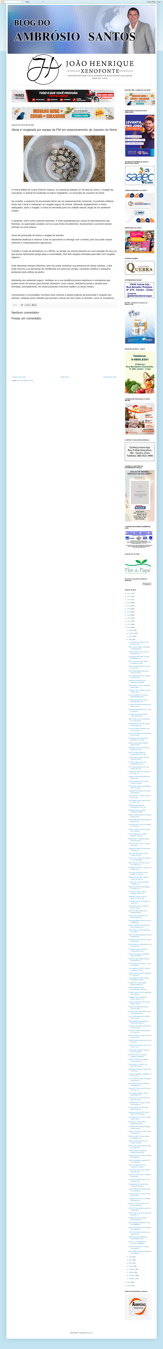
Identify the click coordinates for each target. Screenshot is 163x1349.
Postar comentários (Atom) (25, 380)
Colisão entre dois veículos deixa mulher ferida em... (138, 1108)
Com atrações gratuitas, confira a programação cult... (138, 1094)
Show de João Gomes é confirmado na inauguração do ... (139, 648)
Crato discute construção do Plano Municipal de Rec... (139, 758)
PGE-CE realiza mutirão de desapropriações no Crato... (138, 753)
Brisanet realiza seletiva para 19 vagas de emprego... (140, 710)
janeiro (131, 630)
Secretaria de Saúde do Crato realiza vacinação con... (139, 849)
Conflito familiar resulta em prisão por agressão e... (140, 1041)
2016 (129, 603)
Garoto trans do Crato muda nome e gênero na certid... (139, 1098)
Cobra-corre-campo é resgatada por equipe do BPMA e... (139, 955)
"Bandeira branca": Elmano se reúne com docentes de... (139, 1103)
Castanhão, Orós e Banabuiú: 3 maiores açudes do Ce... (138, 998)
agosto (131, 1266)
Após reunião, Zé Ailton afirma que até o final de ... (139, 931)
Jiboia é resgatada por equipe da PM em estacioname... (139, 1161)
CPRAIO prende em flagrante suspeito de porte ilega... (138, 1151)
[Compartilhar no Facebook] (33, 305)
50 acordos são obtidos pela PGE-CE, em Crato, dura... (140, 1027)
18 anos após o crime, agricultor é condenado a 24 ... (139, 883)
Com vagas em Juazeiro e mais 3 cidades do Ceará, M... (138, 873)
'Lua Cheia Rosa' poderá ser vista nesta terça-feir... (138, 643)
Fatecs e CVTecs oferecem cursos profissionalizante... (139, 1204)
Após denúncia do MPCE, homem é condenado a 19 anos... (139, 969)
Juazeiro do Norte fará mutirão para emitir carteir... (139, 777)
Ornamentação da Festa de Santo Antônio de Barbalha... (138, 1185)
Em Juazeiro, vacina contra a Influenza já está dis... (137, 1122)
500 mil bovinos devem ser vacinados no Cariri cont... (140, 825)
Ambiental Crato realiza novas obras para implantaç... (139, 791)
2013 (129, 593)
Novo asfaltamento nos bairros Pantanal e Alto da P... (138, 835)
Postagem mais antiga (110, 377)
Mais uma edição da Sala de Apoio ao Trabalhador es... (140, 921)
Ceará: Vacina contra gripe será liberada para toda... (138, 916)
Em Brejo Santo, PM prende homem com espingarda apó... (140, 1012)
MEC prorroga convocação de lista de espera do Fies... (140, 1036)
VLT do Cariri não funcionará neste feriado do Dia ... (139, 1233)
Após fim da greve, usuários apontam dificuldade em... (140, 1156)
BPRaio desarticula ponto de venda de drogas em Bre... (140, 815)
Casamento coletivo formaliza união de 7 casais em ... (139, 1031)
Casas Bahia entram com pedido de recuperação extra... (139, 1084)
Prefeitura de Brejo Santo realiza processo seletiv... (138, 1007)
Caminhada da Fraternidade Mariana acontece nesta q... (139, 1127)
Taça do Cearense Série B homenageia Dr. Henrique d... (140, 974)
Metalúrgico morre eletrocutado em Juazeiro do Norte (139, 748)
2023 (129, 624)
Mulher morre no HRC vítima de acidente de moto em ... (138, 878)
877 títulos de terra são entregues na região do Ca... (139, 902)
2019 (129, 612)
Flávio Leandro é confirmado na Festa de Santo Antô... (140, 945)
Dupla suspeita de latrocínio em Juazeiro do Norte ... (138, 1142)
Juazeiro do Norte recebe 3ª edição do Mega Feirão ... (140, 1175)
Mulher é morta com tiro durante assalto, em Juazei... (138, 1060)
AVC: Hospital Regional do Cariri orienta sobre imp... (139, 768)
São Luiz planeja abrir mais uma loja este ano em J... (139, 667)
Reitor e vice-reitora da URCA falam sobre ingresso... (140, 1132)
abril (130, 639)
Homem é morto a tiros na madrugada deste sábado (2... (140, 993)
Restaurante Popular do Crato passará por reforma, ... (140, 1070)
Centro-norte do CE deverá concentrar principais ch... (140, 1214)
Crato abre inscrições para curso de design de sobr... (139, 1180)
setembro (132, 1269)
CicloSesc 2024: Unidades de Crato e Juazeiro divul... (140, 691)
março (131, 636)
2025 (129, 1282)
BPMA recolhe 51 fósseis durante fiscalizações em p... (139, 1137)
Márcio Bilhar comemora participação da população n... (140, 1252)
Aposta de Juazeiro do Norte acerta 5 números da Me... (140, 1003)
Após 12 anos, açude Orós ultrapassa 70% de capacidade (140, 859)
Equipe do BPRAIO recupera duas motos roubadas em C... (139, 926)
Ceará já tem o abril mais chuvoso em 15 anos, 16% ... (140, 1046)
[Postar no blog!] (28, 305)
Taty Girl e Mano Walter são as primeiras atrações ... (138, 911)
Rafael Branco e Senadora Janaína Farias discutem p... (139, 839)
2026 (129, 1285)
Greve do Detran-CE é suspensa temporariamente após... (138, 696)
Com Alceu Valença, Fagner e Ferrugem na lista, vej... (138, 892)
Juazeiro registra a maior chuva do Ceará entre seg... (139, 652)
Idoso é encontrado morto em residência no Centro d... (137, 1166)
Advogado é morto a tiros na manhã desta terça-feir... (139, 1199)
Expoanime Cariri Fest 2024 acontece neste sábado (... (140, 940)
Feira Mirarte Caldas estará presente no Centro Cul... (139, 801)
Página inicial (65, 377)
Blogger (90, 1333)
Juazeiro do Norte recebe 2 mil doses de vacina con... (140, 1089)
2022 (129, 621)
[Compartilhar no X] (30, 305)
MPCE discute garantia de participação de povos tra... (138, 806)
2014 (129, 596)
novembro (132, 1275)
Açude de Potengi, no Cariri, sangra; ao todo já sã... (140, 1194)
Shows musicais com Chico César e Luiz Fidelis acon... (139, 863)
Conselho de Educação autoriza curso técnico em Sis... (140, 705)
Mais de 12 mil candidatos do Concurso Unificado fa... (137, 1242)
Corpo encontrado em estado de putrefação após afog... (138, 700)
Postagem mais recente (19, 377)
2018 (129, 609)
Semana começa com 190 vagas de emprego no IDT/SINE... (139, 1113)
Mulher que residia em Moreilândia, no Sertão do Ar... (139, 887)
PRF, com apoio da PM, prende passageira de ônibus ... (138, 662)
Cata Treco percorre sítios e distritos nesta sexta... (139, 844)
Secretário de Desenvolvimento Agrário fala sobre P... (138, 715)
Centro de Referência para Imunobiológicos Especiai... (138, 988)
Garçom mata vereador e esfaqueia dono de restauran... (139, 1051)
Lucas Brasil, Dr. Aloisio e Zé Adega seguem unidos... (140, 1118)
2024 (129, 627)
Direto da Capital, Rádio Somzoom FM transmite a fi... (139, 959)
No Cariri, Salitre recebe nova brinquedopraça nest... (137, 763)
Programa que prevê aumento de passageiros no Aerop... (138, 739)
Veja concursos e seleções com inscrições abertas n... (138, 1065)
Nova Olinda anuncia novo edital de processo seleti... (139, 1017)
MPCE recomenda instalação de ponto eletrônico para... (140, 935)
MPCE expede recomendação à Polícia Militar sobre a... (138, 1238)
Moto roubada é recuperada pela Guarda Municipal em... (138, 1022)
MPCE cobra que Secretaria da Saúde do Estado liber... (140, 1146)
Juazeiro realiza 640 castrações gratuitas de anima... (138, 1218)
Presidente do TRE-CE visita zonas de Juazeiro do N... (140, 868)
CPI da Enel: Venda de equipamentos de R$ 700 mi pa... (140, 787)
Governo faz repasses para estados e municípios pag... (139, 1170)
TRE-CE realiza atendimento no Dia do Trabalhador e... (139, 1223)
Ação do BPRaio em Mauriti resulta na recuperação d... (139, 1190)
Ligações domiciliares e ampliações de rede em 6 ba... (140, 1075)
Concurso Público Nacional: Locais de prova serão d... (139, 729)
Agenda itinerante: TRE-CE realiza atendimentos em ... (139, 657)
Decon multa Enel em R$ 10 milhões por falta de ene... (140, 676)
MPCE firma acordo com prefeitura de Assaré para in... (139, 720)
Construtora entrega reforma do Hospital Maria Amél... (138, 950)
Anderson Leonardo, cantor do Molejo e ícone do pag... (138, 897)
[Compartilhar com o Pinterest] (35, 305)
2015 (129, 599)
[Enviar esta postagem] (21, 305)
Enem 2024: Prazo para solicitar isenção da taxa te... (138, 854)
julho (130, 1263)
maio (130, 1257)
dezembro (132, 1278)
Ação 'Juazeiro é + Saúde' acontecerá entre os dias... (140, 796)
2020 (129, 615)
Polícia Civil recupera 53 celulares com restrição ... (139, 1247)
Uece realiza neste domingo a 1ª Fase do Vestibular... (140, 964)
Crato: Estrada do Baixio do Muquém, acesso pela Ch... (140, 1079)
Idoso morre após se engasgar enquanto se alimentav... (138, 1055)
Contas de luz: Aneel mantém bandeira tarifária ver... (137, 983)
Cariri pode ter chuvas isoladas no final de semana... (139, 907)
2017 (129, 606)
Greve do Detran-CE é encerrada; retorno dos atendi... (139, 782)
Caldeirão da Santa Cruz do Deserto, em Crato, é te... (140, 772)
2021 (129, 618)
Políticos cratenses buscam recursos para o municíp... (139, 830)
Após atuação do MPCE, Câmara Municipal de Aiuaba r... (139, 979)
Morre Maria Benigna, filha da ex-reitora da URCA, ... (139, 672)
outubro (131, 1272)
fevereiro (132, 633)
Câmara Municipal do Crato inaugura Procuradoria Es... (140, 1228)
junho (131, 1260)
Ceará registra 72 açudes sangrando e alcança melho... (140, 686)
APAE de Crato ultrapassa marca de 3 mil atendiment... (140, 1209)
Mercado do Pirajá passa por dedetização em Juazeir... (137, 681)
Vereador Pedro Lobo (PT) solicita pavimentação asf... (139, 724)
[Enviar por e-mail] (26, 305)
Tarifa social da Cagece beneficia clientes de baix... (138, 744)
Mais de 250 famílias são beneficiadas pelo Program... (140, 734)
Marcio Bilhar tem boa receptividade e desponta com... (140, 820)
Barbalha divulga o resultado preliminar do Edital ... (137, 811)
